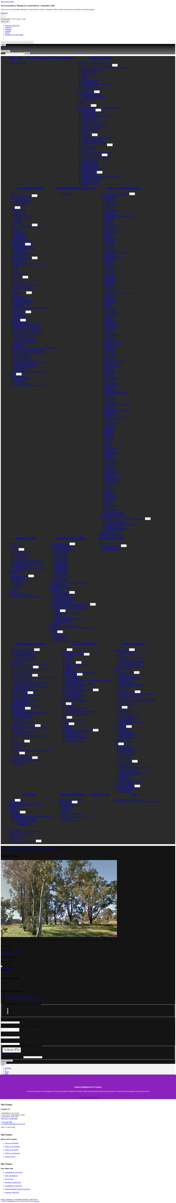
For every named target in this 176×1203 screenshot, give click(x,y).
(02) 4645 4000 (7, 1122)
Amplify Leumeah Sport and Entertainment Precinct (29, 735)
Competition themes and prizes (129, 788)
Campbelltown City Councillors (60, 586)
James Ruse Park (109, 381)
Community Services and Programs (20, 196)
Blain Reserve (108, 222)
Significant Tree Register (127, 748)
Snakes (15, 587)
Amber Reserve (109, 205)
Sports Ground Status (107, 532)
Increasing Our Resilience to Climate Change (133, 773)
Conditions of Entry (19, 236)
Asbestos (12, 800)
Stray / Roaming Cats (20, 585)
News (134, 794)
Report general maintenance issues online (18, 995)
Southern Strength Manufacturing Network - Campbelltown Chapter (35, 677)
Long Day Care (18, 376)
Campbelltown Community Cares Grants (67, 613)
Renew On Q (13, 739)
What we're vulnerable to (127, 780)
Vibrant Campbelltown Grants (64, 620)
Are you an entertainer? (72, 676)
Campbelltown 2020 (71, 706)
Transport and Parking (20, 238)
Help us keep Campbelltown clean (73, 813)
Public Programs (18, 298)
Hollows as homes (125, 659)
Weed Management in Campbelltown (131, 666)
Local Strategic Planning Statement (92, 141)
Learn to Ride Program (20, 318)
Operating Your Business (17, 708)
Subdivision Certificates (88, 99)
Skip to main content (7, 2)
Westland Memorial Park (112, 478)
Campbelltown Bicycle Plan (113, 521)
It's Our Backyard (120, 727)
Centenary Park (109, 260)
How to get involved (19, 762)
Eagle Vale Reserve (110, 328)
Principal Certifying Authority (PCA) (93, 127)
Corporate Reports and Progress (64, 598)
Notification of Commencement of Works (94, 98)
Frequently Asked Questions (22, 254)
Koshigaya (68, 728)
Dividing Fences (86, 76)
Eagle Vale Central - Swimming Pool (25, 342)
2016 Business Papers (61, 570)
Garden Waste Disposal (126, 654)
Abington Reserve (110, 198)
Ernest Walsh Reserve (111, 342)
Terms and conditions (126, 790)
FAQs (15, 290)
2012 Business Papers (61, 577)
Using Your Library (19, 213)
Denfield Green (109, 309)
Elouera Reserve (109, 339)
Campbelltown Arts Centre (17, 293)
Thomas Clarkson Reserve (112, 472)
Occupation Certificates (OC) (90, 123)
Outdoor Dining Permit (20, 755)
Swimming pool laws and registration (25, 820)
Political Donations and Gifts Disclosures (94, 125)
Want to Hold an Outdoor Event (75, 686)
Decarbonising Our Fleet (127, 771)
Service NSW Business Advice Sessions (26, 652)
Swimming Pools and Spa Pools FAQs (25, 822)
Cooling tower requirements (22, 716)
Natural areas (119, 740)
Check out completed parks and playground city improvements (25, 999)
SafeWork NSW (18, 663)
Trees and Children (125, 757)
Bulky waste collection (20, 283)
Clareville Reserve (110, 267)
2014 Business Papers (61, 573)
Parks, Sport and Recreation (123, 188)
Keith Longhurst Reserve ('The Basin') (116, 392)
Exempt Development (88, 119)
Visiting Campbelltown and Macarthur (73, 699)
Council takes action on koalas (128, 715)
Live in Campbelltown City (74, 692)
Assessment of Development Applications (94, 159)
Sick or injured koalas (126, 720)
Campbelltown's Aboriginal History (76, 708)
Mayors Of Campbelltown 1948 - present (78, 715)
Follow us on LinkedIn (12, 1146)
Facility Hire (17, 231)
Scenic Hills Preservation (89, 174)
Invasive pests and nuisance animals (130, 665)
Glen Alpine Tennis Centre (113, 362)
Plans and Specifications (89, 162)
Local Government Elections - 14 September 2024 (66, 641)
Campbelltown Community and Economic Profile (77, 690)
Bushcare (118, 670)
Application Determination (89, 161)
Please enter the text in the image (12, 1057)
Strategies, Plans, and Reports (59, 592)
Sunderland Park (109, 467)
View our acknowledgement (88, 1097)
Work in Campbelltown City (74, 694)
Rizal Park (107, 445)
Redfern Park (108, 441)
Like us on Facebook (11, 1143)
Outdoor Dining (14, 753)
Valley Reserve (109, 476)
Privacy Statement (6, 1199)
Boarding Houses (67, 810)
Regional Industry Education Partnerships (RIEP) (29, 683)
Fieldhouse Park (109, 352)
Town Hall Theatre (19, 368)
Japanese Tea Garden (111, 383)
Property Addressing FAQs (89, 80)
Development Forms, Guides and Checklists (95, 116)
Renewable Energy (125, 765)
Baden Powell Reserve (111, 214)
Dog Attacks (13, 572)
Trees (116, 744)
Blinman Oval (108, 223)
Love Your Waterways (126, 682)
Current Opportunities (20, 745)
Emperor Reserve (110, 341)
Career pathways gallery (111, 548)
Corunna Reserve (110, 295)
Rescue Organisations (16, 573)
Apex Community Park (111, 211)
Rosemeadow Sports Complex (114, 514)
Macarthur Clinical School (21, 671)
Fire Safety (80, 103)
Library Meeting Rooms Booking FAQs (26, 366)
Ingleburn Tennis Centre (112, 379)
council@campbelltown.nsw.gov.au (13, 1124)
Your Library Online (19, 211)
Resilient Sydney (124, 776)
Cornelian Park (109, 291)
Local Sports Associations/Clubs (110, 534)
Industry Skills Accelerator (21, 679)
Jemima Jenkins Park (111, 384)
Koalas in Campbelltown (127, 734)
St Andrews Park (109, 461)
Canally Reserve (109, 255)
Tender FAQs (17, 749)
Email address (5, 1041)
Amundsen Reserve (110, 207)
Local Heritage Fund (61, 616)
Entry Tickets (17, 229)
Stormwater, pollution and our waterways (132, 686)
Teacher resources (124, 792)
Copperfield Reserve (111, 289)
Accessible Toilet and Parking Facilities (70, 800)
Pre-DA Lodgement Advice (90, 164)
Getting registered (18, 743)
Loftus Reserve (109, 406)
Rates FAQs (58, 634)
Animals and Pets (25, 538)
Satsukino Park (109, 450)
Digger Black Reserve (111, 317)
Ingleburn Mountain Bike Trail (114, 513)
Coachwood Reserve (111, 280)
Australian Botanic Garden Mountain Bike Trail (80, 672)
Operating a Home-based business (24, 723)
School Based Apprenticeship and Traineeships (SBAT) (31, 687)
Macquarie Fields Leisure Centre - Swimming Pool (29, 352)
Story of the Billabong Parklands (23, 242)
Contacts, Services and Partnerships (24, 657)
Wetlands (122, 689)
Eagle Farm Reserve (110, 326)
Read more (4, 13)
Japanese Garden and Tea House (23, 302)
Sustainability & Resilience (123, 761)
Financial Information (57, 629)
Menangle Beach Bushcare (17, 63)
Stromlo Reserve (109, 465)
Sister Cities (65, 724)
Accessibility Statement (21, 1199)
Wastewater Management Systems (92, 87)
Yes (10, 1009)
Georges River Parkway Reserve (114, 361)
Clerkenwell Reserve (111, 275)
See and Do (69, 658)
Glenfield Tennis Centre (112, 366)
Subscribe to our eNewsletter (18, 833)
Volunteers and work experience (110, 550)
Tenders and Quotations (16, 741)
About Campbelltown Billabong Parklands (26, 227)
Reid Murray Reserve (111, 443)
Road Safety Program (20, 203)
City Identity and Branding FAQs (76, 652)
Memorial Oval (109, 502)
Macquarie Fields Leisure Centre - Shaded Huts (28, 350)
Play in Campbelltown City (74, 696)
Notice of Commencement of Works (92, 121)
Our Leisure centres (19, 260)
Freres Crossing (109, 357)
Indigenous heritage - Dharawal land (77, 738)
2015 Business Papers (61, 572)
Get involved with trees (126, 751)
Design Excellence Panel (85, 89)
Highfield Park (109, 375)
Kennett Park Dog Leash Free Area (115, 394)
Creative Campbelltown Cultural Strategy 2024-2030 (30, 308)
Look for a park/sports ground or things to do (114, 194)
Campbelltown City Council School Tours (63, 626)
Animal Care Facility (15, 193)
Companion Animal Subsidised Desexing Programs (29, 568)
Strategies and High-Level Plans (64, 600)
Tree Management (124, 746)
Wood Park (108, 485)
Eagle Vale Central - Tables (22, 370)
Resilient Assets (124, 778)
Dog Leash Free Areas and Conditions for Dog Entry (121, 524)
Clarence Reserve (110, 265)
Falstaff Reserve (109, 350)
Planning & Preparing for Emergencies (131, 782)
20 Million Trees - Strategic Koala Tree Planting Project (136, 694)
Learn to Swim (18, 265)
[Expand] (8, 60)
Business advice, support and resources (21, 650)
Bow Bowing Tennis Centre (113, 229)
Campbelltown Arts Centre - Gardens (25, 326)
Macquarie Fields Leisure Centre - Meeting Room (29, 353)
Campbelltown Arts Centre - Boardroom (26, 328)
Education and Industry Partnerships (20, 675)
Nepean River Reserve (111, 423)
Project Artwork (18, 765)
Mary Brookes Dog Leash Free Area (116, 417)
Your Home (29, 794)
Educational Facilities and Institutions (21, 667)
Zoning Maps (85, 185)
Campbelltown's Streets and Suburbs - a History (80, 713)
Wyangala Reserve (110, 489)
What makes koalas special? (128, 717)
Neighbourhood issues (64, 802)
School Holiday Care (20, 380)
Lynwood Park (109, 500)
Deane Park (108, 306)
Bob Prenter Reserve (111, 225)
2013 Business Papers (61, 575)
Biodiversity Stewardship (123, 668)
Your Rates (53, 632)
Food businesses (18, 710)
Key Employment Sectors (21, 702)
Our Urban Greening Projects (128, 750)
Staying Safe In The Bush (127, 738)
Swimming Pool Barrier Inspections (24, 818)
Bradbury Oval (109, 231)
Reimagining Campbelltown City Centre (22, 726)
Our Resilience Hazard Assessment (130, 774)
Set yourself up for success (62, 622)
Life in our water (14, 593)
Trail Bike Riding (67, 819)
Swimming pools (14, 812)
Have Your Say (100, 794)
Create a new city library (21, 733)
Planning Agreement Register (90, 182)
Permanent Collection (20, 297)
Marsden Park (108, 416)
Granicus (36, 1201)
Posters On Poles (67, 808)
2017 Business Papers (61, 568)
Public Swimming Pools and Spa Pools (25, 714)
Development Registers (88, 149)
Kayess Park (108, 388)
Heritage (64, 717)
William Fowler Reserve (112, 480)
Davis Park (108, 304)
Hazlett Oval (108, 491)
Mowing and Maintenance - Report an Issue (114, 516)
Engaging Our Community (62, 602)
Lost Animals (13, 543)
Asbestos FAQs (18, 802)
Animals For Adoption (16, 545)
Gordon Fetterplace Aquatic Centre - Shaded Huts (29, 372)
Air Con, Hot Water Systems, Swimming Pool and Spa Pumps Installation (105, 67)
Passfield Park (108, 432)
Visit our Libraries (19, 210)
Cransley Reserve (110, 297)
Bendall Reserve (109, 218)
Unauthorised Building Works (71, 821)
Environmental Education (123, 703)
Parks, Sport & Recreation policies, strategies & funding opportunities (122, 519)
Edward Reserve (109, 333)
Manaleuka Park (109, 412)
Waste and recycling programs (22, 287)
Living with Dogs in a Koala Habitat (25, 562)
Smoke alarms (13, 808)
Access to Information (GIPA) (59, 588)
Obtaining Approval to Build (86, 110)
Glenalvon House (18, 344)
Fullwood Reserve (110, 359)
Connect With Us (14, 829)
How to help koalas (125, 713)
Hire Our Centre (18, 314)
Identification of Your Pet (21, 555)
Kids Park (107, 395)
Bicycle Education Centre (17, 312)
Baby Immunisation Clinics (22, 205)
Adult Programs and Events (22, 219)
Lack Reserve (108, 401)
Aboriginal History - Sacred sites (75, 736)
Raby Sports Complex (111, 505)
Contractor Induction (19, 255)
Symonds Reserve (110, 469)
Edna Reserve (108, 331)
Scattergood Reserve (111, 454)
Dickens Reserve (109, 315)
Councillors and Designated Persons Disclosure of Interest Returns (71, 627)
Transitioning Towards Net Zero (129, 763)
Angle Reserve (109, 209)
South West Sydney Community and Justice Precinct (30, 737)
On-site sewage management (22, 718)
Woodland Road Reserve (112, 483)
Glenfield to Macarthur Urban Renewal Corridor (96, 139)
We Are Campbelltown (68, 663)
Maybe (11, 1011)
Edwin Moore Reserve (111, 335)
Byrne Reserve (109, 245)
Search (3, 53)
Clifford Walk (108, 276)
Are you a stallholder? (72, 678)
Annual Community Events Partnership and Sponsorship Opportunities (88, 680)
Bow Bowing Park (110, 227)
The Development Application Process (89, 155)
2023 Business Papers (61, 557)
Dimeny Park (108, 319)
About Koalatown (124, 709)
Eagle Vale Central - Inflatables (23, 337)
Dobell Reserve (109, 320)
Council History (55, 624)
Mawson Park (108, 421)
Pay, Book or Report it (67, 193)
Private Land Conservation (123, 741)
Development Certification (85, 92)
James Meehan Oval (110, 496)
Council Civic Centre (16, 839)
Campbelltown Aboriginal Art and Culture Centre (77, 730)
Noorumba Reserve (110, 425)
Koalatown (118, 707)
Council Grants (55, 611)
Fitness (15, 267)
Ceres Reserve (109, 262)
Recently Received (19, 747)
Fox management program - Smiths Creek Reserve (25, 596)
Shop (66, 660)
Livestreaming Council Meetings (64, 550)
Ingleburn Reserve (110, 377)
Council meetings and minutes (59, 544)
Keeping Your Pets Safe (20, 559)
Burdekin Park (109, 238)
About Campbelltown (84, 643)
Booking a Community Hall (22, 357)
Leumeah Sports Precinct (17, 244)
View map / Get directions (9, 1118)
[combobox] (17, 42)
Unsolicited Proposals (20, 704)
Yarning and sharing (71, 740)
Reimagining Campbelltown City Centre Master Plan (30, 728)
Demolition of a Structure (89, 75)
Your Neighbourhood (72, 794)
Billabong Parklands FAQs (21, 240)
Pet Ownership (14, 549)
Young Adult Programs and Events (24, 217)
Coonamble (69, 726)
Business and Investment (31, 643)
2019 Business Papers (61, 564)
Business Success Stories (21, 698)
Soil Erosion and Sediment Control (130, 684)
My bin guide (17, 281)
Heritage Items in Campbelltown (75, 719)
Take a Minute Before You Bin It (23, 288)
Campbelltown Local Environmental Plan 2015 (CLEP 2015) (100, 176)
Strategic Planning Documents (91, 184)
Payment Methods (60, 638)
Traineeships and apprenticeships (110, 546)
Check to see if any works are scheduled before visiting (22, 997)
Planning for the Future (84, 135)
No (10, 1013)
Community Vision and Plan (63, 595)
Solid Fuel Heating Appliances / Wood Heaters (96, 84)
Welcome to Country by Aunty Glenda (77, 665)
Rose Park (107, 447)
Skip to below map (7, 954)
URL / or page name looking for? (11, 1019)
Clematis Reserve (110, 269)
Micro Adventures (124, 736)
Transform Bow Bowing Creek (23, 731)
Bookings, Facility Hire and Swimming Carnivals (29, 264)
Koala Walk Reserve (111, 397)
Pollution (64, 815)
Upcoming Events (19, 252)
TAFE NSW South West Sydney (23, 673)
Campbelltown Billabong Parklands (20, 225)
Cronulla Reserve (110, 300)
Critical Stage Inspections (89, 118)
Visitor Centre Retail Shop (21, 843)
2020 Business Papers (61, 562)
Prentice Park (108, 438)
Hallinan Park (108, 370)
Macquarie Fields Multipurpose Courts (116, 410)
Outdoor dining (18, 719)
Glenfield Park (109, 364)
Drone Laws (66, 811)
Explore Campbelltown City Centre (72, 654)
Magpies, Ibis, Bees (19, 584)
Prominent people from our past (75, 709)
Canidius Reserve (110, 256)
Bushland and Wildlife (122, 650)
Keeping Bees (13, 591)
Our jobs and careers (111, 538)
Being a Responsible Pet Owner (23, 551)
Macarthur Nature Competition (124, 786)
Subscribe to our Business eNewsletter (21, 835)
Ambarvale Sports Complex (113, 203)
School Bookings (18, 234)
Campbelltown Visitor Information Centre (22, 841)
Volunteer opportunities (20, 309)
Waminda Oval (109, 511)
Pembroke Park (109, 436)
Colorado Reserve (110, 284)
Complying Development (89, 114)
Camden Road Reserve (111, 251)
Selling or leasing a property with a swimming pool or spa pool (33, 816)
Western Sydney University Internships (25, 690)
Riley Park (107, 507)
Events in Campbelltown (69, 674)
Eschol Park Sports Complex (113, 344)
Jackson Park (108, 494)
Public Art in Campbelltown (22, 300)
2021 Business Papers (61, 561)
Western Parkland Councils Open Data (17, 1189)
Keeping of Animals (15, 589)
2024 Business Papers (61, 555)
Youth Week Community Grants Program (67, 618)
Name (3, 1034)
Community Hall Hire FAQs (22, 359)
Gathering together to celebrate (75, 732)
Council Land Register (88, 147)
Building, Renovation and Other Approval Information (94, 65)
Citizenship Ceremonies (20, 200)
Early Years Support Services (22, 384)
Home (6, 848)
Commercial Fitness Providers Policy (116, 523)
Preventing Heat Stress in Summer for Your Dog (28, 561)
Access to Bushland (68, 804)
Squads (15, 269)
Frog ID (121, 655)
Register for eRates (60, 639)
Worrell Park (108, 487)
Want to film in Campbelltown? (71, 687)
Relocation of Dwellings (89, 82)
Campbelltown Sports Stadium (23, 246)
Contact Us (23, 824)
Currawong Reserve (110, 302)
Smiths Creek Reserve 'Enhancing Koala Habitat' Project (137, 701)
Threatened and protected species (19, 595)
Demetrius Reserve (110, 308)
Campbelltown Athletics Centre (23, 248)
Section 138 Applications (89, 130)
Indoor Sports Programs (20, 273)
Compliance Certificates (88, 73)
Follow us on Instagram (12, 1153)
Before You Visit (124, 729)
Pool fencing (17, 814)
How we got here (18, 730)
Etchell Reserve (109, 346)
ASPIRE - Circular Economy (22, 681)
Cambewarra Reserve (111, 249)
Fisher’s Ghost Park (110, 355)
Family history (17, 222)
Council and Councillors (71, 538)
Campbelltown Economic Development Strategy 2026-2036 (28, 665)
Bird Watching (123, 730)
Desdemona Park (109, 311)
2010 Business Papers (61, 581)
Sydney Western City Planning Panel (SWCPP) (96, 152)
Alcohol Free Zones (68, 806)
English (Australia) (23, 38)
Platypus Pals (123, 697)
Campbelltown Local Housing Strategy (93, 142)
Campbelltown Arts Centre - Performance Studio (28, 330)
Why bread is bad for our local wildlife (131, 661)
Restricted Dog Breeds (20, 566)
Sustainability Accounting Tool (129, 769)
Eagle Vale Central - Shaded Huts (24, 341)
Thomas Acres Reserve (111, 509)
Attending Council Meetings (63, 548)
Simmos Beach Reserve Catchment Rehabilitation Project (137, 699)
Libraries (12, 208)
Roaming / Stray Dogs (20, 580)
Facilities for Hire (14, 320)
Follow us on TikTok (11, 1150)
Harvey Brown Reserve (112, 372)
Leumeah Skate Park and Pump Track (116, 405)
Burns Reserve (109, 242)
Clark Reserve (109, 271)
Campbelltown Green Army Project (130, 696)
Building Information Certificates (91, 69)
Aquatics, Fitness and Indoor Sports (20, 258)
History (63, 704)
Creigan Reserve (109, 298)
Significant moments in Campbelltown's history (80, 711)
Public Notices (85, 151)
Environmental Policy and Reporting (126, 705)
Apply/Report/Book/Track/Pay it (76, 188)
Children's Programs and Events (23, 215)
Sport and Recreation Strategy (114, 530)
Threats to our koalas (125, 711)
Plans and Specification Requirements (93, 96)
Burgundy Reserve (110, 240)
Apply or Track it (66, 195)
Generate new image (9, 1053)
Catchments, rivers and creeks (124, 673)
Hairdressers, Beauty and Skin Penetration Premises (29, 712)
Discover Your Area (38, 57)
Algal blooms (123, 675)
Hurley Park (108, 492)
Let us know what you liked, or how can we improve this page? (21, 1026)
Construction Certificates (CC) (91, 94)
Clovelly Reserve (110, 278)
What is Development (88, 112)
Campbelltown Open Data (13, 1186)
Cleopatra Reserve (110, 273)
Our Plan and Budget (61, 596)
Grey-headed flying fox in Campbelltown (132, 663)
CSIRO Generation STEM (21, 688)
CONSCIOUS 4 (18, 306)
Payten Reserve (109, 434)
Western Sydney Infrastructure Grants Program (24, 706)
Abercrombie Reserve (111, 196)
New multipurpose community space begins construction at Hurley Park (136, 801)
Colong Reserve (109, 282)
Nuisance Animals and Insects (18, 576)
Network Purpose (18, 763)
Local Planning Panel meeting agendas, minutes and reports (100, 108)
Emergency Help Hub (126, 784)
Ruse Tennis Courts (110, 448)
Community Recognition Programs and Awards (80, 684)
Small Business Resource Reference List (26, 659)
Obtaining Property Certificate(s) (91, 129)
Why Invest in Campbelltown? (23, 697)
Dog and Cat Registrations (21, 557)
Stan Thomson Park (110, 463)
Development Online (83, 101)
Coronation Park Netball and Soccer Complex (119, 293)
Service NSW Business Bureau (23, 654)
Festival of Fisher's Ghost (73, 682)
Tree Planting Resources (126, 755)
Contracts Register (56, 590)
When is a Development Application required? (96, 157)
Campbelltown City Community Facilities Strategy (70, 608)
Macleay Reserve (110, 408)
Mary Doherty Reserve (111, 419)
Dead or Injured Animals (17, 570)
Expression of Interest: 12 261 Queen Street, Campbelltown (32, 751)
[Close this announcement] (3, 16)
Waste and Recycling (16, 277)
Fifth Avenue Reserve (111, 353)
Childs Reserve (109, 264)
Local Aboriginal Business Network (20, 758)
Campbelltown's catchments (128, 676)
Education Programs (19, 316)
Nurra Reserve (109, 427)
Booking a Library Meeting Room (24, 364)
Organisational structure (57, 584)
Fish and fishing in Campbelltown (130, 678)
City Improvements (61, 57)
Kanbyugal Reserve (110, 386)
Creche (15, 271)
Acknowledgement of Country (75, 741)
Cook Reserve (109, 287)
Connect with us (10, 1156)
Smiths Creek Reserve (111, 459)
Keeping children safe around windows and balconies (26, 804)
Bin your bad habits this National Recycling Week (129, 800)
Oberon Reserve (109, 428)
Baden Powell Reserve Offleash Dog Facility (118, 216)
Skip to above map (7, 968)
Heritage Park (108, 373)
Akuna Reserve (109, 200)
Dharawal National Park (112, 313)
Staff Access (34, 1199)
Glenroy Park (108, 368)
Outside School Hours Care (22, 378)
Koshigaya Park (109, 399)
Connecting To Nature (126, 732)
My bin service (18, 279)
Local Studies (17, 221)
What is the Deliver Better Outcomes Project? (27, 760)
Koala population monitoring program (131, 722)
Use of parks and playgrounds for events (26, 361)
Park (6, 972)
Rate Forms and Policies (62, 636)
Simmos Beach (109, 458)
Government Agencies (88, 170)
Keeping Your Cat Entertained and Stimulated (27, 564)
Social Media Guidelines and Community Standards (25, 831)
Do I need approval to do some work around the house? (95, 63)
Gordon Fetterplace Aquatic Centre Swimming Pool (29, 362)
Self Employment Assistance (22, 661)
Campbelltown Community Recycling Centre (27, 285)
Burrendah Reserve (110, 244)
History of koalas (124, 724)
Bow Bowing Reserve (111, 233)
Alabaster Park (109, 201)
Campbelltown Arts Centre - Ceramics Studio (27, 324)
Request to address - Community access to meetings (70, 583)
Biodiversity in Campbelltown (128, 652)
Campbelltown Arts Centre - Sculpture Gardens (28, 331)
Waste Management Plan (89, 86)
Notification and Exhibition (90, 166)
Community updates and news (128, 719)
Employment (17, 275)
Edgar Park (108, 330)
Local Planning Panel (84, 106)
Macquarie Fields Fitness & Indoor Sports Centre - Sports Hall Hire (34, 348)
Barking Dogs (17, 578)
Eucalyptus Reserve (110, 348)
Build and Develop (100, 57)
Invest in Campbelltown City (18, 693)
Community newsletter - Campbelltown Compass (70, 606)
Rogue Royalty (70, 670)
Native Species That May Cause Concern (132, 657)
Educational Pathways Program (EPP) (25, 685)
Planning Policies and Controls (87, 172)
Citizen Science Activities (127, 753)
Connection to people (72, 734)
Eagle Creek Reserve (111, 322)
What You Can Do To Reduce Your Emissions (133, 767)
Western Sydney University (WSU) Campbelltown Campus (32, 669)
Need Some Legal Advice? (17, 806)
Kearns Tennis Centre (111, 390)
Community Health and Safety (23, 201)
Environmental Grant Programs (125, 692)
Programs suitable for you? (21, 198)
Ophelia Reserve (109, 430)
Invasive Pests (17, 582)
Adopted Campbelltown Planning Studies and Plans (97, 137)
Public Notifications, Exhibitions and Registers (92, 145)
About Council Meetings (62, 546)
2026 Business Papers (61, 551)
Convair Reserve (109, 286)
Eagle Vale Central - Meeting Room (24, 339)
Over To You (9, 1179)
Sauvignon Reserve (110, 452)
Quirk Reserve (109, 439)
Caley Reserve (109, 247)
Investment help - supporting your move (26, 695)
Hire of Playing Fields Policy (113, 526)
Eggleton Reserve (110, 337)
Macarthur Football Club (13, 1182)
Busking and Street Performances (23, 721)
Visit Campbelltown (11, 1176)
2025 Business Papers (61, 553)
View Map (18, 950)
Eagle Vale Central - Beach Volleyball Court (27, 335)
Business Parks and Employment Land (25, 700)
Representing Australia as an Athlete (112, 535)
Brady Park (108, 234)
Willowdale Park (109, 481)
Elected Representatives (68, 721)
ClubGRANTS (59, 615)
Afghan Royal (69, 668)
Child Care (12, 374)
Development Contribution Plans (91, 178)
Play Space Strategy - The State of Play (117, 528)
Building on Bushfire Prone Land (92, 71)
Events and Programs (20, 233)
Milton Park (108, 503)
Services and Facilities (30, 188)
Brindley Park (108, 236)
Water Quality (123, 687)
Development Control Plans (90, 180)
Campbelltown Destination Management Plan (75, 701)
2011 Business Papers (61, 579)
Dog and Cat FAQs (19, 553)
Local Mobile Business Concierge (24, 655)
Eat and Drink (69, 656)
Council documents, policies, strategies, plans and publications (70, 604)
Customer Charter (14, 837)
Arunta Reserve (109, 212)
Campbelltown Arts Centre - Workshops (26, 333)
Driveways (84, 132)
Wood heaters (13, 810)
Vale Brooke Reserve (111, 474)
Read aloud (6, 1055)
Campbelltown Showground (113, 258)
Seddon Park (108, 456)
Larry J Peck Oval (19, 346)
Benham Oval (108, 220)
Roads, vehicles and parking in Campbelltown (76, 817)
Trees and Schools (124, 759)
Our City (64, 650)
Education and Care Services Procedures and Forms (29, 385)
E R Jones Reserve (110, 324)
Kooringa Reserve (110, 498)
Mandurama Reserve (111, 414)
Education (16, 295)
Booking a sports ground (21, 355)
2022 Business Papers (61, 559)
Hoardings (84, 78)
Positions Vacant (105, 543)
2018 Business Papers (61, 566)
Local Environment (133, 643)
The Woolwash (109, 470)
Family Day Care (18, 382)
